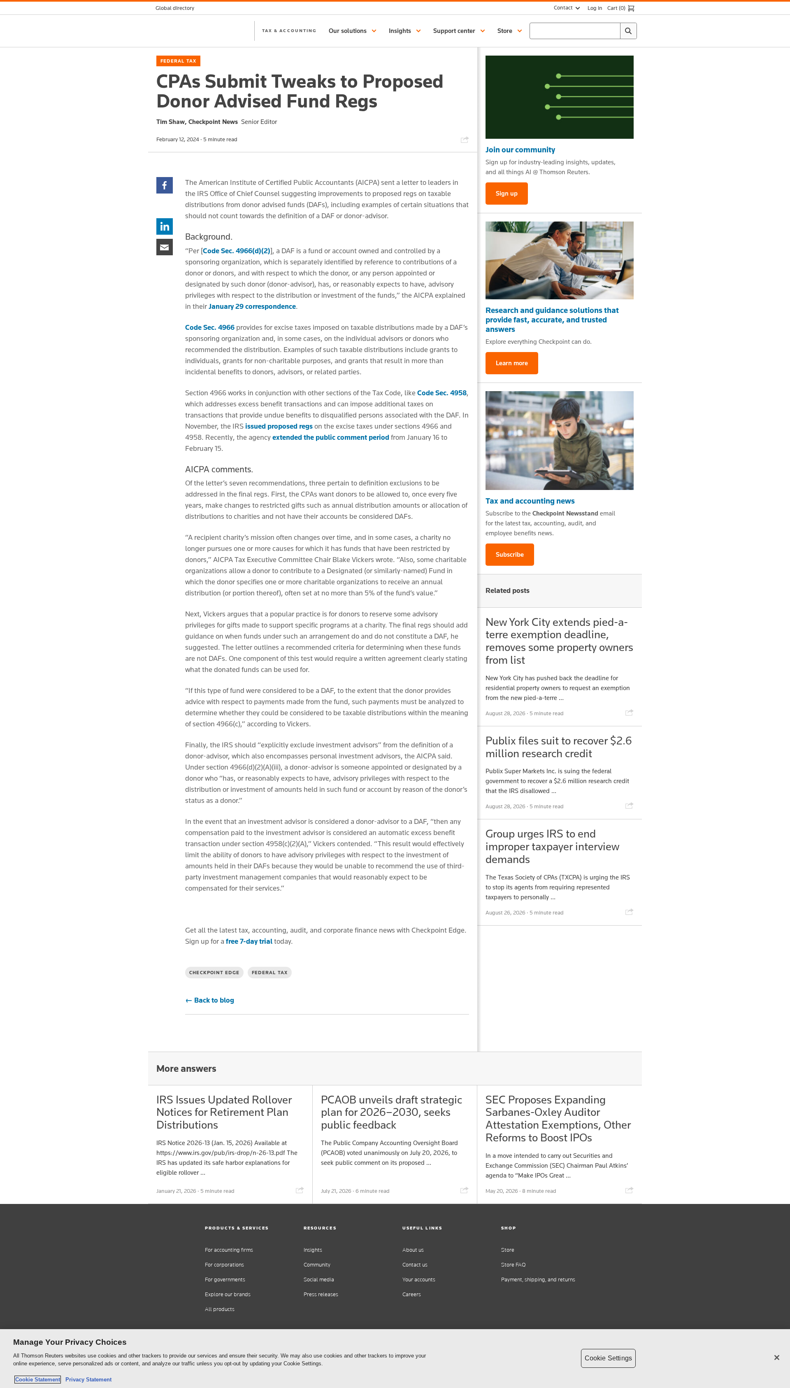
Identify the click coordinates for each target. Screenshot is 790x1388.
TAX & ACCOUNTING (289, 30)
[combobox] (583, 31)
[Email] (164, 246)
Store (507, 1249)
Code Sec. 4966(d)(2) (236, 250)
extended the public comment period (330, 437)
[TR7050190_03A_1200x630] (560, 260)
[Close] (777, 1357)
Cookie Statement (37, 1379)
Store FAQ (513, 1264)
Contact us (415, 1264)
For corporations (224, 1264)
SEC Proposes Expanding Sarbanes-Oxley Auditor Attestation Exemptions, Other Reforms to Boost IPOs (558, 1118)
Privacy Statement (87, 1379)
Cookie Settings (608, 1358)
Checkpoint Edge (214, 972)
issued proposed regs (279, 426)
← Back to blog (209, 1000)
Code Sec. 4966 (210, 327)
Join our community (520, 149)
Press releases (321, 1294)
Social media (319, 1279)
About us (413, 1249)
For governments (225, 1279)
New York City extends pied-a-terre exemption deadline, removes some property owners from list (559, 641)
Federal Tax (178, 61)
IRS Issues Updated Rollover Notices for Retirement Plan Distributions (224, 1112)
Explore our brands (228, 1294)
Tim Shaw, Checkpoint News (197, 122)
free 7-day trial (249, 941)
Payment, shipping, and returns (538, 1279)
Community (317, 1264)
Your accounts (418, 1279)
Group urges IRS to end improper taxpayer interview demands (552, 846)
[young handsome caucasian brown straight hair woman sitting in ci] (560, 440)
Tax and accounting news (530, 501)
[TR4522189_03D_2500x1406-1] (560, 97)
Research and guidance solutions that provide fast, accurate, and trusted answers (552, 319)
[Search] (628, 31)
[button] (354, 31)
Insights (313, 1249)
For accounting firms (229, 1249)
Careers (411, 1294)
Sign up (507, 193)
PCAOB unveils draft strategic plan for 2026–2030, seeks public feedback (391, 1112)
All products (220, 1309)
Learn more (512, 363)
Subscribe (510, 554)
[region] (395, 1358)
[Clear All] (612, 31)
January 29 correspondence (252, 306)
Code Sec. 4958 (442, 392)
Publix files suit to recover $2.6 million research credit (559, 746)
